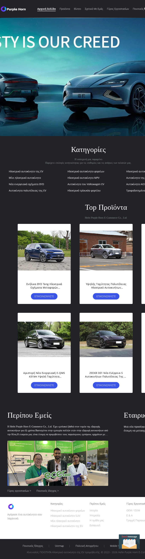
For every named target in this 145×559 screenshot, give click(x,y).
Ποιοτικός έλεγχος (33, 546)
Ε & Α (129, 515)
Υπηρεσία (95, 515)
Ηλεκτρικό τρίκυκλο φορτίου (84, 190)
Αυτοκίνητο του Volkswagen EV (86, 184)
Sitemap (59, 546)
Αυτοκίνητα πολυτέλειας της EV (27, 190)
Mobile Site (116, 546)
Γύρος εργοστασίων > (19, 490)
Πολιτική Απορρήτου (87, 546)
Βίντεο (77, 8)
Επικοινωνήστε (44, 296)
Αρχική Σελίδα (46, 8)
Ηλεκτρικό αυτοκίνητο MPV (83, 177)
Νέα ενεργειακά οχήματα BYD (26, 184)
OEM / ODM (133, 510)
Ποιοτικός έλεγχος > (47, 490)
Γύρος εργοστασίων (118, 8)
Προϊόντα (65, 8)
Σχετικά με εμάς (94, 8)
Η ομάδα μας (97, 520)
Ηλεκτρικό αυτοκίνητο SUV (65, 515)
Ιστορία (94, 510)
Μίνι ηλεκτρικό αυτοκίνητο (25, 177)
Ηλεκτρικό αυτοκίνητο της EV (26, 171)
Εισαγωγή (95, 525)
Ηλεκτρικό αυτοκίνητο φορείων (86, 171)
